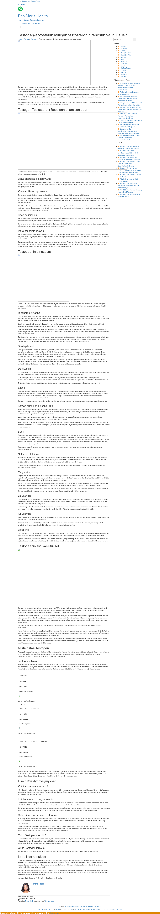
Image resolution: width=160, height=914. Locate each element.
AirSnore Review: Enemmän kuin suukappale (128, 93)
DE (65, 910)
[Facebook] (18, 4)
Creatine (123, 57)
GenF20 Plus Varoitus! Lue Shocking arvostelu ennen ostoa (129, 147)
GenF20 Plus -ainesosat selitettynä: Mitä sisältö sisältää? (129, 158)
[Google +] (23, 4)
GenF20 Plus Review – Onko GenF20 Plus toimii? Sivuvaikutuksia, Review (129, 137)
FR (62, 910)
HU (75, 910)
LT (84, 910)
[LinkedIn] (22, 4)
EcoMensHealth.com (72, 906)
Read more (55, 913)
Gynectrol (124, 74)
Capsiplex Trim (126, 55)
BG (43, 910)
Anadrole (124, 48)
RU (101, 910)
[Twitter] (20, 4)
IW (72, 910)
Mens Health (29, 901)
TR (117, 910)
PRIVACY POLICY (94, 906)
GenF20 (123, 72)
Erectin (123, 66)
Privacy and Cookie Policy (31, 1)
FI (59, 910)
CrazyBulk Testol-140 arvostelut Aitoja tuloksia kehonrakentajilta (130, 104)
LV (81, 910)
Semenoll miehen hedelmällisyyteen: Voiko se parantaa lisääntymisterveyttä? (128, 131)
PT (91, 910)
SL (108, 910)
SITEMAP (83, 906)
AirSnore (124, 46)
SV (114, 910)
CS (46, 910)
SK (104, 910)
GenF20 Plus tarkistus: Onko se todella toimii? (129, 195)
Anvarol (123, 50)
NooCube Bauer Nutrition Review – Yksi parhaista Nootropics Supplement (127, 116)
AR (39, 910)
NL (53, 910)
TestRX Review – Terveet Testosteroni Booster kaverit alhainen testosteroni (127, 98)
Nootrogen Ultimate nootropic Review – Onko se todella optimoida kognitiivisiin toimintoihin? (129, 86)
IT (78, 910)
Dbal (122, 59)
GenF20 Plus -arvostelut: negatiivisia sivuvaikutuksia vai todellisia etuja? (128, 185)
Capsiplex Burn (126, 53)
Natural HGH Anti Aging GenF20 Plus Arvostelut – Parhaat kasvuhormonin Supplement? (129, 170)
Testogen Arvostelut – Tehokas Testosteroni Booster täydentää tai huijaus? (129, 109)
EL (69, 910)
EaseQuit (124, 64)
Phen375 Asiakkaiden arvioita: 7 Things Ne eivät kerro (130, 121)
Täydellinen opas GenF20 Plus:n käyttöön (128, 180)
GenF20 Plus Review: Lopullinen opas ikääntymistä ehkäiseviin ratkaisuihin (128, 153)
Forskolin (124, 70)
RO (97, 910)
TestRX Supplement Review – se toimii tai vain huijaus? (129, 125)
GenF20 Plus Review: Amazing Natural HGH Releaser (130, 191)
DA (50, 910)
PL (94, 910)
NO (87, 910)
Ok (50, 913)
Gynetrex (124, 77)
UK (121, 910)
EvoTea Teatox (126, 68)
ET (56, 910)
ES (111, 910)
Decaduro (124, 61)
